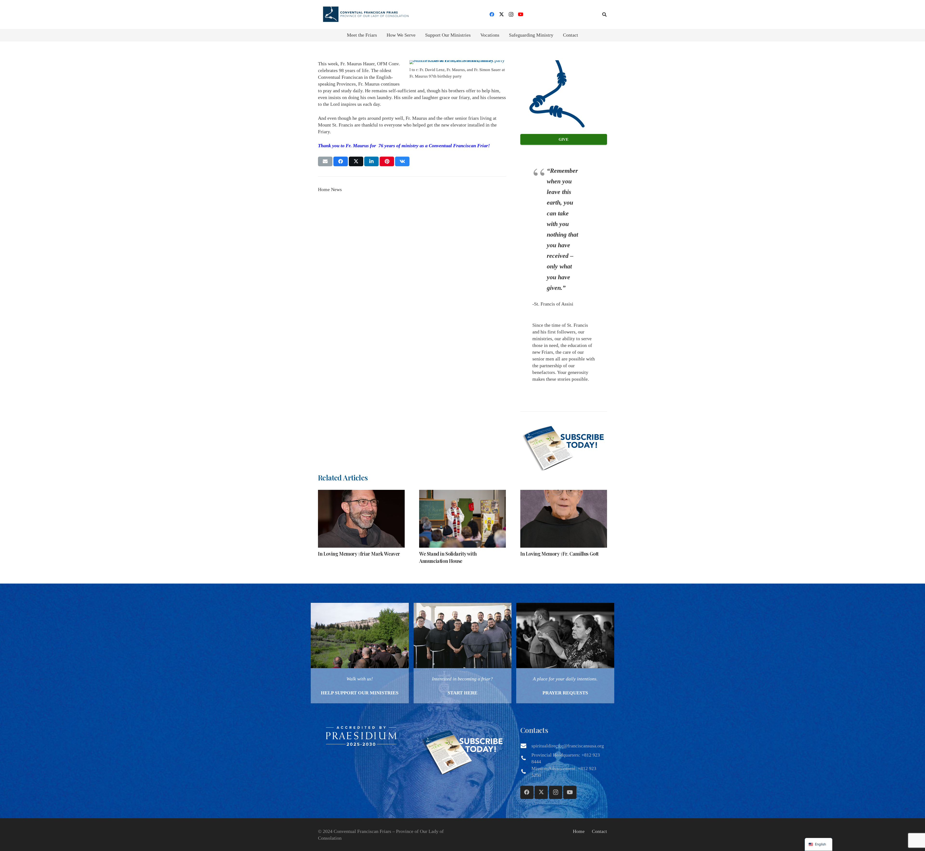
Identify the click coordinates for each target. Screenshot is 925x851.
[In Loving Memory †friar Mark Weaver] (361, 519)
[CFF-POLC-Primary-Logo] (365, 14)
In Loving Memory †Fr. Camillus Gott (559, 553)
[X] (501, 14)
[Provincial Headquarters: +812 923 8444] (525, 758)
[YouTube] (521, 14)
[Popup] (563, 446)
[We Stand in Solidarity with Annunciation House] (462, 519)
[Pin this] (387, 161)
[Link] (359, 653)
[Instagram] (511, 14)
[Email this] (325, 161)
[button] (604, 14)
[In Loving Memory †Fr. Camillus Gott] (563, 519)
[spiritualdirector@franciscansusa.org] (525, 746)
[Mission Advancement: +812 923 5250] (525, 772)
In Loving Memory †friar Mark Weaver (359, 553)
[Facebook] (492, 14)
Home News (330, 189)
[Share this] (340, 161)
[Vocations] (462, 653)
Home (579, 831)
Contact (599, 831)
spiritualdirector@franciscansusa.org (567, 745)
